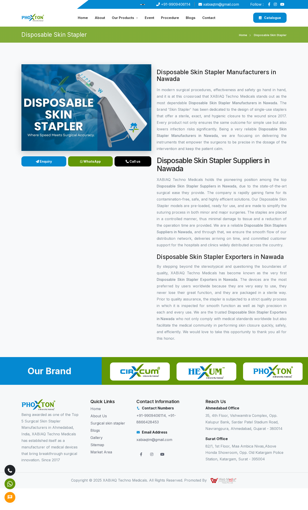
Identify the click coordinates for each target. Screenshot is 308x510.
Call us (134, 161)
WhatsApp (92, 161)
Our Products (123, 18)
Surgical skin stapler (107, 423)
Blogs (190, 18)
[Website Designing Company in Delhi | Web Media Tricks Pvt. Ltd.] (223, 480)
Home (83, 18)
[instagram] (276, 4)
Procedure (170, 18)
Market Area (101, 452)
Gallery (96, 437)
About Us (98, 416)
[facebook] (270, 4)
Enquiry (45, 161)
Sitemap (97, 445)
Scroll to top (10, 256)
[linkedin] (283, 4)
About (100, 18)
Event (149, 18)
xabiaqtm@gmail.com (221, 4)
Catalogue (272, 18)
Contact (208, 18)
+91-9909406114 (176, 4)
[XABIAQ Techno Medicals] (32, 17)
